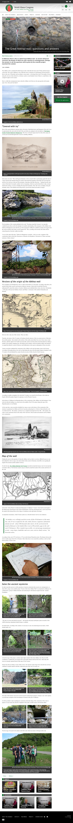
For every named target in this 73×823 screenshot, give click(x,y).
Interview (58, 14)
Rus (63, 6)
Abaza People (20, 14)
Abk (63, 9)
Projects (32, 14)
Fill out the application (62, 100)
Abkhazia (13, 19)
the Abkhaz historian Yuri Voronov (18, 466)
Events (26, 14)
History (7, 19)
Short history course (7, 56)
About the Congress (10, 14)
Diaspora (37, 14)
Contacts (16, 816)
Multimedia (51, 14)
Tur (69, 6)
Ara (69, 9)
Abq (66, 9)
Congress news (39, 816)
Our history (44, 14)
